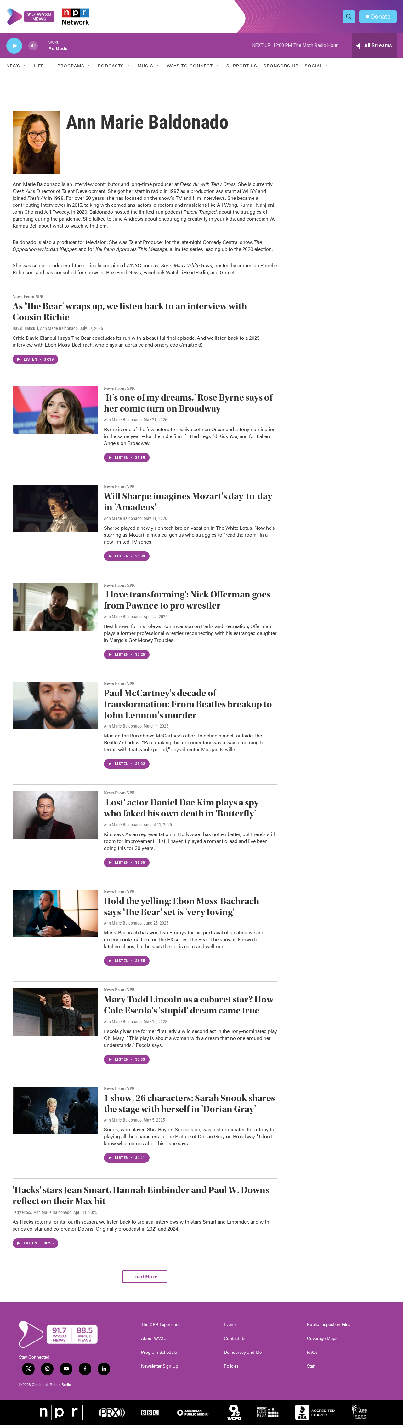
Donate (380, 16)
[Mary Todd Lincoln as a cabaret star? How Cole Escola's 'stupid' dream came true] (55, 1011)
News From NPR (28, 296)
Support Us (241, 65)
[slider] (43, 45)
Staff (311, 1366)
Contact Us (235, 1338)
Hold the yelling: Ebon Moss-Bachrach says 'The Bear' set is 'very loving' (181, 907)
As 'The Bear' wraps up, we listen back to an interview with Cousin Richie (130, 312)
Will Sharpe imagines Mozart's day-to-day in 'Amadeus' (188, 502)
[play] (14, 45)
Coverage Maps (322, 1338)
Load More (144, 1276)
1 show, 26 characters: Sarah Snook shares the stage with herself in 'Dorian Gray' (189, 1104)
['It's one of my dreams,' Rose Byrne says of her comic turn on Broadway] (55, 410)
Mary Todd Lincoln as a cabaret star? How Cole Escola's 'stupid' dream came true (189, 1005)
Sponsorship (281, 65)
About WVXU (154, 1338)
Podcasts (111, 65)
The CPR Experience (160, 1324)
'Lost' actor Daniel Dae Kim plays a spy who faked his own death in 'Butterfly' (181, 808)
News (13, 65)
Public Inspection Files (328, 1324)
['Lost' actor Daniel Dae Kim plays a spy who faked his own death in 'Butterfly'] (55, 814)
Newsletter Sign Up (159, 1366)
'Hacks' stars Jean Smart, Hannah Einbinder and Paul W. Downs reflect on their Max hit (141, 1196)
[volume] (33, 46)
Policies (231, 1366)
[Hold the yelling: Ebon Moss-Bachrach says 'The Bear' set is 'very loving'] (55, 913)
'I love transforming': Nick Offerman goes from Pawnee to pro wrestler (187, 600)
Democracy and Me (243, 1352)
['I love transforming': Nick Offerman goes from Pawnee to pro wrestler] (55, 607)
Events (230, 1324)
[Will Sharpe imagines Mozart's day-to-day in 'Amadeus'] (55, 508)
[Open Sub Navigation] (24, 65)
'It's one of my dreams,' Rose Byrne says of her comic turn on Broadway (188, 403)
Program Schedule (159, 1352)
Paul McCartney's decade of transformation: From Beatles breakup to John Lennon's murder (188, 704)
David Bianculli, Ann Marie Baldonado (45, 328)
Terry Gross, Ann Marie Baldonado (42, 1212)
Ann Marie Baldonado (123, 419)
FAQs (312, 1352)
